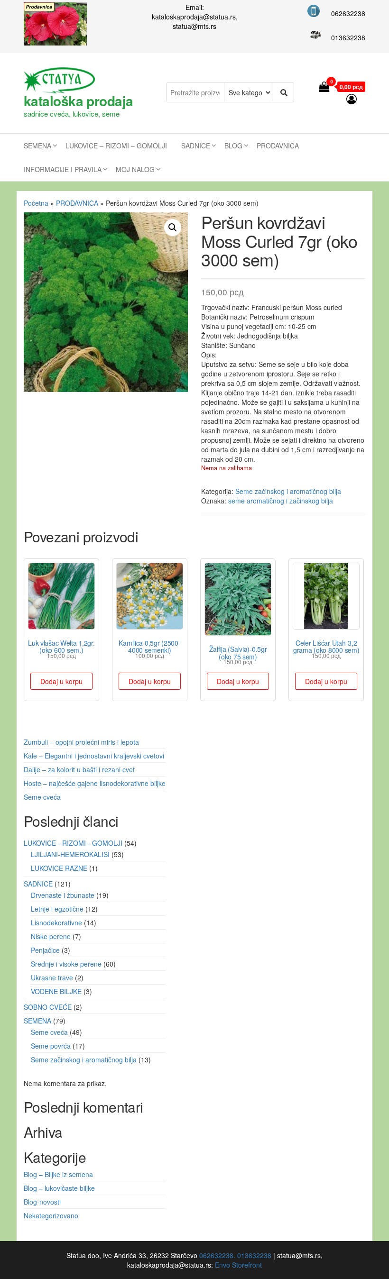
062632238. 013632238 (235, 1255)
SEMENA (37, 145)
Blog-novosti (42, 1201)
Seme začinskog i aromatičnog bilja (288, 491)
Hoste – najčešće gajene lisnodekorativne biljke (95, 783)
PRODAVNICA (278, 145)
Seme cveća (42, 797)
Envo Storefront (238, 1265)
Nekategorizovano (51, 1215)
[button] (172, 227)
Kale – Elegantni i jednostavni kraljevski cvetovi (94, 755)
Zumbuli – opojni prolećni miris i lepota (81, 742)
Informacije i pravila (63, 169)
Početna (36, 203)
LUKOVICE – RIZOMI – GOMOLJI (116, 145)
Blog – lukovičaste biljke (59, 1188)
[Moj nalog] (352, 98)
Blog (233, 145)
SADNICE (195, 145)
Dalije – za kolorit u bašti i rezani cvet (79, 769)
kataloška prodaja (78, 100)
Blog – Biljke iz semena (58, 1174)
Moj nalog (135, 169)
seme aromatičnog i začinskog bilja (280, 500)
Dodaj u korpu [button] (61, 681)
